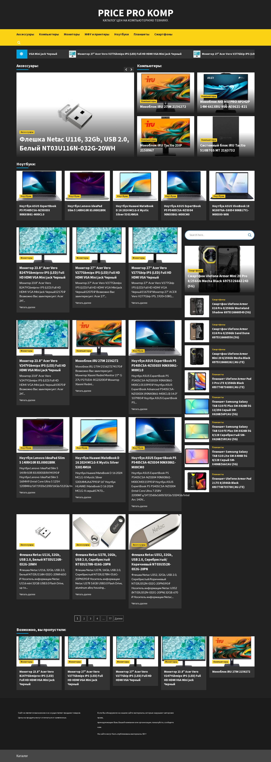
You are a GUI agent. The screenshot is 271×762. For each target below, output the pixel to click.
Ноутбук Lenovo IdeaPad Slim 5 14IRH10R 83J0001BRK (42, 460)
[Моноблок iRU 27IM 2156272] (98, 337)
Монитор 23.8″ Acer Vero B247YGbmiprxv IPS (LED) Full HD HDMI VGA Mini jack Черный (42, 273)
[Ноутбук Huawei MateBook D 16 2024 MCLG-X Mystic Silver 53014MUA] (135, 186)
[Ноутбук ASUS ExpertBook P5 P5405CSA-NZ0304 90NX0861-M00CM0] (183, 186)
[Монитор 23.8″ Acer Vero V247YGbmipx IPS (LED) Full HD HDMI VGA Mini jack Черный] (42, 337)
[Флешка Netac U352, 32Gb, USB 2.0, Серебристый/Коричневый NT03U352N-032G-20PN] (155, 532)
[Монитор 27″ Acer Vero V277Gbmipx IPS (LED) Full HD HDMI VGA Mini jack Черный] (98, 245)
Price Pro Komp (135, 13)
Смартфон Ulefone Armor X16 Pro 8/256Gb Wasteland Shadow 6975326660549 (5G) (231, 308)
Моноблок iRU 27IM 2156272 (163, 106)
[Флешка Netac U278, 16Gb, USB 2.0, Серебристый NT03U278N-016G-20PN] (98, 532)
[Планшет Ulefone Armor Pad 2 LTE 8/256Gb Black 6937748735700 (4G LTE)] (197, 481)
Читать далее (27, 307)
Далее (119, 618)
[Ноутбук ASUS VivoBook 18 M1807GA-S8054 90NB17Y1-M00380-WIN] (232, 186)
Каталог (22, 756)
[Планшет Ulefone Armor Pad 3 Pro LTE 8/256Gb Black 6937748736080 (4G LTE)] (197, 381)
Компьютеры (49, 34)
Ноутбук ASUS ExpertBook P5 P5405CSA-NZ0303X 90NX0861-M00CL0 (37, 210)
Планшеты (141, 34)
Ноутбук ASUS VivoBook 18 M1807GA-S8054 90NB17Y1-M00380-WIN (230, 210)
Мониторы (72, 34)
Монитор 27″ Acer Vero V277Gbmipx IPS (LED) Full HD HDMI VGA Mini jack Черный (102, 54)
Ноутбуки (121, 34)
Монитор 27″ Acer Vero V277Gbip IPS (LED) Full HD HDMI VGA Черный (218, 54)
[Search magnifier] (250, 235)
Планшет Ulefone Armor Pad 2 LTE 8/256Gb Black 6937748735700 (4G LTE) (231, 483)
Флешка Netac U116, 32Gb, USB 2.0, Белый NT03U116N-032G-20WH (74, 144)
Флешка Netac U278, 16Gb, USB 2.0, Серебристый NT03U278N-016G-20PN (95, 559)
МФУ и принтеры (97, 34)
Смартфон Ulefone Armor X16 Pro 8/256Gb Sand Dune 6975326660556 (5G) (231, 333)
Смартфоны (163, 34)
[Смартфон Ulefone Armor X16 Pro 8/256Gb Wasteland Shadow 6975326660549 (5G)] (197, 306)
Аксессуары (25, 34)
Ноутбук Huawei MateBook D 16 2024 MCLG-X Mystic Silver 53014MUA (134, 210)
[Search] (18, 42)
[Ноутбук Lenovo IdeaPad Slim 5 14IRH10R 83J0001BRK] (87, 186)
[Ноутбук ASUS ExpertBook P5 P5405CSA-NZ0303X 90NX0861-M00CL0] (39, 186)
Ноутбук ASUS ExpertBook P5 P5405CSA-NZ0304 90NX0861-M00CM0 (182, 210)
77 (110, 618)
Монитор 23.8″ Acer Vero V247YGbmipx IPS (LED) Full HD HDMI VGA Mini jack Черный (42, 365)
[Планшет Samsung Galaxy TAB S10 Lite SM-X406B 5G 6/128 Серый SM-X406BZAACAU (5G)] (197, 456)
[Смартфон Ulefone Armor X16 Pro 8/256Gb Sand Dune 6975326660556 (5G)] (197, 331)
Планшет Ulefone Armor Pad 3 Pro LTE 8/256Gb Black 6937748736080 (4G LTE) (231, 383)
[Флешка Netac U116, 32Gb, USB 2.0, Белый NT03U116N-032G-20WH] (42, 532)
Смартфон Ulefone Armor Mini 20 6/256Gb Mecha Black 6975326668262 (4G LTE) (231, 358)
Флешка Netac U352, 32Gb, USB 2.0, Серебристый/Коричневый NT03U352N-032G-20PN (152, 562)
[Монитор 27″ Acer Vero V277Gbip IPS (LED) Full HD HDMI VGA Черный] (155, 245)
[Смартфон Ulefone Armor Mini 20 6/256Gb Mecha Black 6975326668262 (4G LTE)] (197, 356)
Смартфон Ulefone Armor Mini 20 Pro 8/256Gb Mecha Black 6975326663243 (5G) (218, 281)
